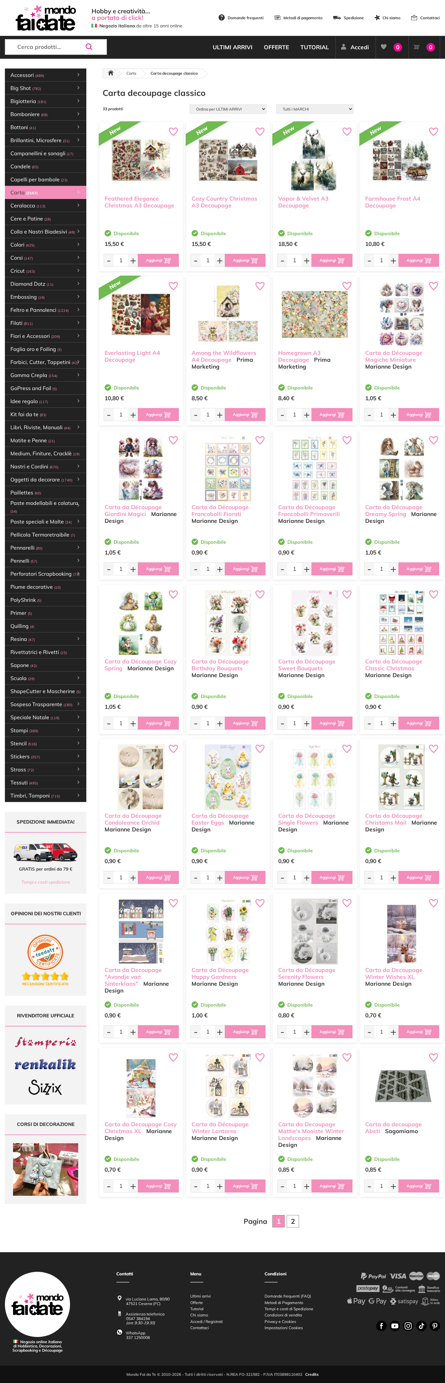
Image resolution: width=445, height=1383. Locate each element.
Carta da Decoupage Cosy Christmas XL (141, 1127)
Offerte (196, 1302)
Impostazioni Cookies (284, 1327)
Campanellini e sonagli (41, 153)
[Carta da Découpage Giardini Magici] (141, 469)
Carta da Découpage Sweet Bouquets (307, 665)
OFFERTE (276, 47)
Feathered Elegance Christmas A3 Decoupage (139, 202)
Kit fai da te (28, 414)
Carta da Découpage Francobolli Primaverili (309, 510)
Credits (312, 1374)
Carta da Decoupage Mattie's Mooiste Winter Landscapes (311, 1131)
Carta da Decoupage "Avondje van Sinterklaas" (133, 976)
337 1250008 (138, 1337)
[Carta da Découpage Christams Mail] (401, 777)
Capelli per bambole (38, 179)
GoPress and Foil (33, 388)
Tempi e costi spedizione (46, 882)
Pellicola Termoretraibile (42, 534)
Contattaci (430, 17)
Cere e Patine (30, 218)
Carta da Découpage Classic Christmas (394, 665)
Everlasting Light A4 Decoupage (132, 356)
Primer (21, 613)
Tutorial (197, 1308)
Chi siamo (391, 17)
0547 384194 (138, 1318)
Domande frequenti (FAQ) (288, 1296)
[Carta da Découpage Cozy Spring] (141, 623)
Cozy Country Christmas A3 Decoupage (224, 202)
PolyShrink (25, 600)
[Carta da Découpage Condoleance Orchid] (141, 777)
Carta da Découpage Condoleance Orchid (133, 819)
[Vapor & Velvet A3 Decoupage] (315, 160)
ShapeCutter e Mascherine (45, 691)
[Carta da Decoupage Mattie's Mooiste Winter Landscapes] (315, 1086)
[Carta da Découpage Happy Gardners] (228, 932)
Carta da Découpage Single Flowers (307, 819)
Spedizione (354, 17)
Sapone (23, 665)
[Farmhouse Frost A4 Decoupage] (401, 160)
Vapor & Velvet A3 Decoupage (303, 202)
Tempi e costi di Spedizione (289, 1308)
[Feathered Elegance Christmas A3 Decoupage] (141, 160)
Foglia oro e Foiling (36, 349)
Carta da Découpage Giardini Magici (133, 510)
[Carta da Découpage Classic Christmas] (401, 623)
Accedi (360, 47)
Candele (24, 166)
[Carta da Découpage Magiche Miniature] (401, 314)
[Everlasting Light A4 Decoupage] (141, 314)
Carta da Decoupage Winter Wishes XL (394, 973)
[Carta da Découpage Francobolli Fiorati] (228, 469)
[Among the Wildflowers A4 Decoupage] (228, 314)
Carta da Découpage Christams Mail (394, 819)
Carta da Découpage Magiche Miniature (394, 356)
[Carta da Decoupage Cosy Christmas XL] (141, 1086)
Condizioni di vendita (283, 1315)
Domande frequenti (246, 17)
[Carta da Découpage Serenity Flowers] (315, 932)
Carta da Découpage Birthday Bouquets (220, 665)
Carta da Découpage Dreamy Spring (394, 510)
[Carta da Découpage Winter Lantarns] (228, 1086)
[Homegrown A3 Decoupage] (315, 314)
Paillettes (25, 492)
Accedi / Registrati (206, 1321)
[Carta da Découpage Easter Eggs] (228, 777)
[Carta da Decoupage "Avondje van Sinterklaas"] (141, 932)
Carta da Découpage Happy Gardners (220, 973)
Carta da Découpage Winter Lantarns (220, 1127)
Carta (131, 73)
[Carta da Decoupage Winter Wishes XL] (401, 932)
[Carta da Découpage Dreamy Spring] (401, 469)
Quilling (22, 626)
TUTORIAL (314, 47)
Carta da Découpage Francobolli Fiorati (220, 510)
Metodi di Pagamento (284, 1302)
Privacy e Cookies (280, 1321)
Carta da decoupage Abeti (393, 1127)
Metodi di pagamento (303, 17)
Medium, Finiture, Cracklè (44, 453)
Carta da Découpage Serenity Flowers (307, 973)
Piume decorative (35, 587)
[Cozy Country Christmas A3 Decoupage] (228, 160)
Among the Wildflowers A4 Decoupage (224, 356)
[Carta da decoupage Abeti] (401, 1086)
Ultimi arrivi (200, 1296)
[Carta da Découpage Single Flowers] (315, 777)
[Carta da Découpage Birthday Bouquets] (228, 623)
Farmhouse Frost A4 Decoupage (392, 202)
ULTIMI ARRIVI (232, 47)
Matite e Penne (32, 440)
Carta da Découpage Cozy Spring (141, 665)
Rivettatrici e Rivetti (38, 652)
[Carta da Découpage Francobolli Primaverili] (315, 469)
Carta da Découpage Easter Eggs (220, 819)
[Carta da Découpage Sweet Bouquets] (315, 623)
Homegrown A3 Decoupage (299, 356)
